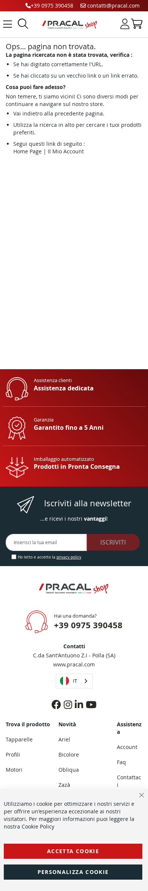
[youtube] (91, 704)
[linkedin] (79, 704)
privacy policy (69, 557)
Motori (14, 769)
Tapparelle (19, 739)
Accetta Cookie (73, 851)
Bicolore (68, 754)
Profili (13, 754)
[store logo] (68, 24)
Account (127, 747)
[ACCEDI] (124, 24)
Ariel (64, 739)
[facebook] (56, 704)
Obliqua (68, 769)
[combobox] (74, 681)
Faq (121, 762)
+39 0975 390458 (52, 5)
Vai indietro (28, 113)
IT (75, 680)
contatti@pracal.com (113, 5)
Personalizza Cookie (73, 871)
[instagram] (68, 704)
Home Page (27, 151)
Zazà (64, 784)
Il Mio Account (66, 151)
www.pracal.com (74, 664)
